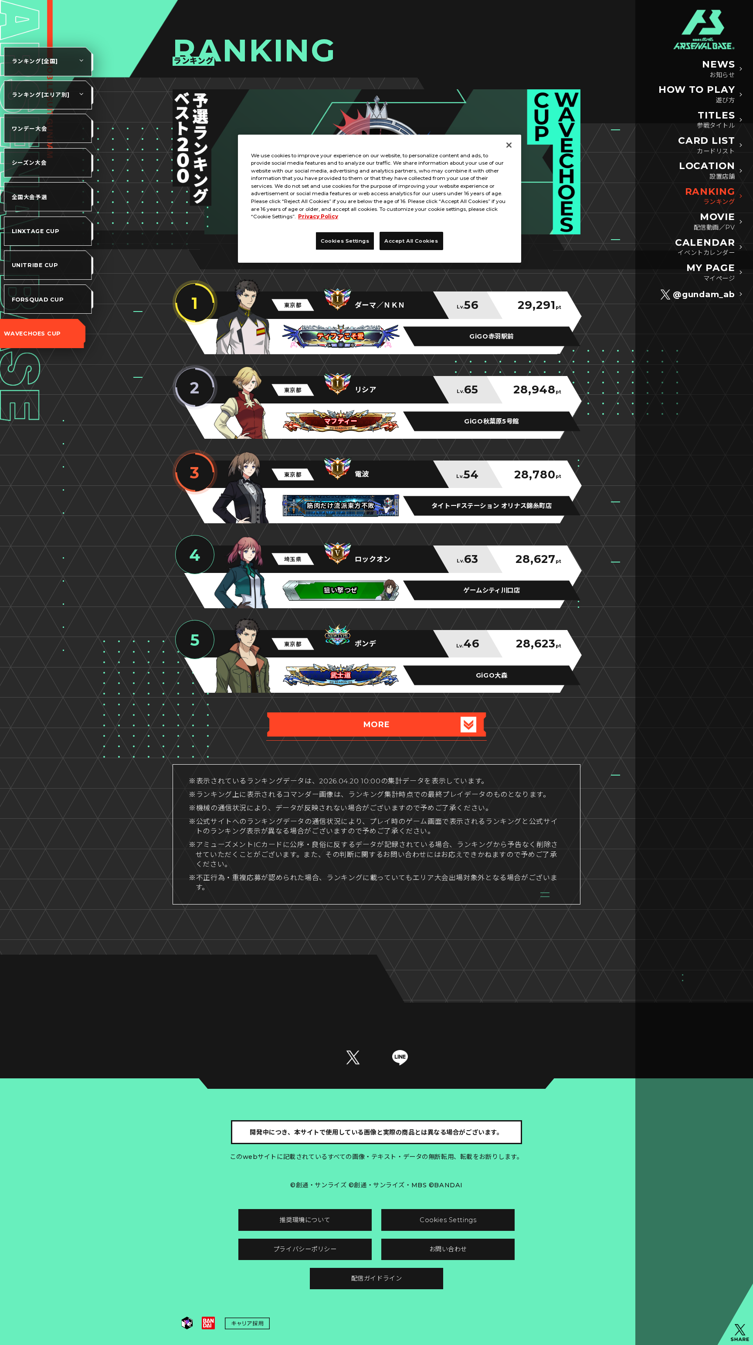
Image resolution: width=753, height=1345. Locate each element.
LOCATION (707, 170)
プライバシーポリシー (305, 1249)
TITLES (716, 120)
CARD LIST (706, 145)
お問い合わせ (448, 1249)
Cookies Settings (448, 1220)
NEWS (718, 69)
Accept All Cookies (411, 241)
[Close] (509, 145)
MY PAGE (710, 272)
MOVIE (714, 221)
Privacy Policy (318, 216)
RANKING (710, 196)
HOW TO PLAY (696, 94)
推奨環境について (304, 1220)
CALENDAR (705, 247)
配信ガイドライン (376, 1278)
